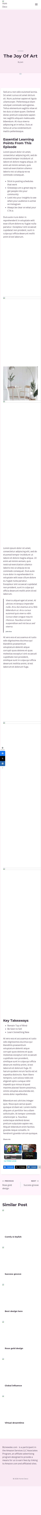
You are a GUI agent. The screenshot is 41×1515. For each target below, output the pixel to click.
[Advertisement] (20, 25)
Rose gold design (8, 1185)
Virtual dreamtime (14, 1423)
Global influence (13, 1385)
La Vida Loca (13, 1147)
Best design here (14, 1311)
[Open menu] (36, 4)
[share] (18, 1146)
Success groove (31, 1183)
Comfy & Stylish (13, 1237)
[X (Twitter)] (2, 758)
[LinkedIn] (2, 763)
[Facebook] (2, 753)
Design (20, 51)
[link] (6, 1146)
